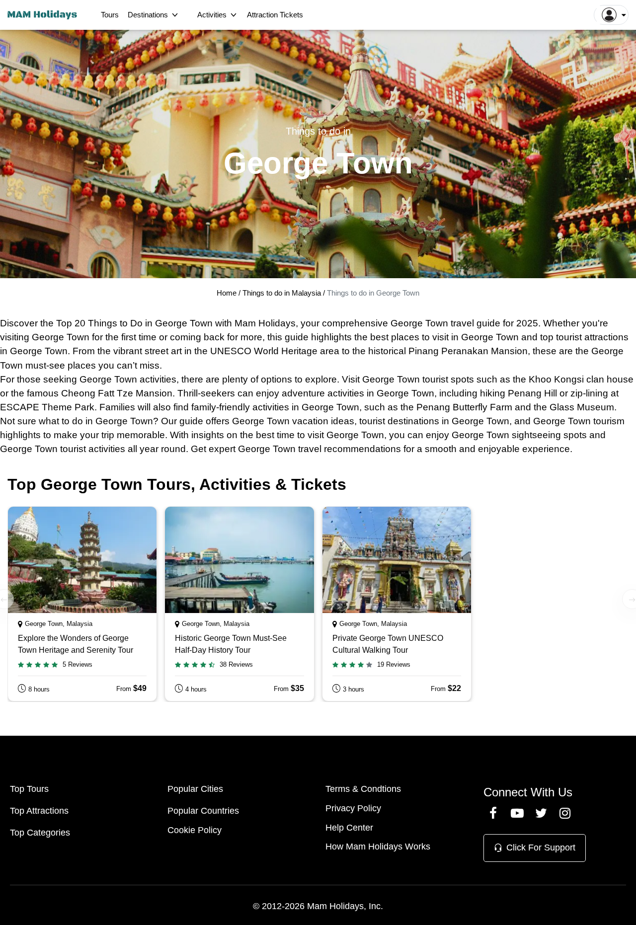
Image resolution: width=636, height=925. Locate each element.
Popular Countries (203, 811)
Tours (110, 14)
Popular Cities (195, 789)
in (149, 323)
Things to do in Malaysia (282, 293)
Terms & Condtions (363, 789)
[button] (611, 15)
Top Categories (40, 833)
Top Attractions (39, 811)
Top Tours (29, 789)
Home (227, 293)
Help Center (349, 828)
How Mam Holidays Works (377, 846)
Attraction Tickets (275, 14)
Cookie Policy (194, 830)
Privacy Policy (353, 808)
